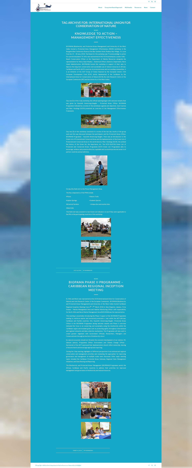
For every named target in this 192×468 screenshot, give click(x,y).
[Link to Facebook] (149, 1)
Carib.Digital (78, 465)
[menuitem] (100, 7)
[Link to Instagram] (155, 1)
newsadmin (88, 270)
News (96, 30)
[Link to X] (151, 1)
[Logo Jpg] (44, 7)
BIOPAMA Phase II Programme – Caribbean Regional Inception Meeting (96, 286)
